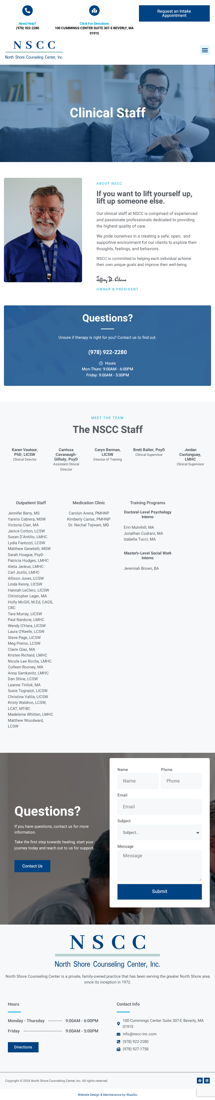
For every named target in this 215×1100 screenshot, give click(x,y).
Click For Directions (94, 23)
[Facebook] (200, 1080)
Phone (166, 770)
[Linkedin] (207, 1080)
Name (122, 770)
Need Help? (27, 23)
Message (125, 846)
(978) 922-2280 (107, 352)
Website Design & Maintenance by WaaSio (107, 1094)
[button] (205, 50)
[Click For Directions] (94, 10)
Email (122, 795)
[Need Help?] (27, 10)
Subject (124, 821)
